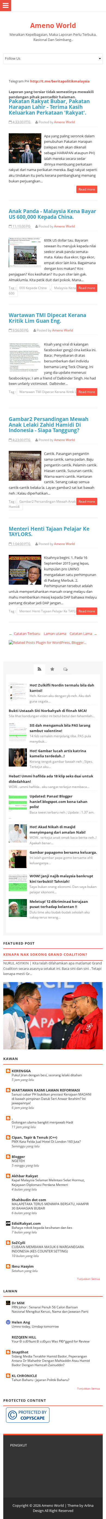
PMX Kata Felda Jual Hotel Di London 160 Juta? (46, 1141)
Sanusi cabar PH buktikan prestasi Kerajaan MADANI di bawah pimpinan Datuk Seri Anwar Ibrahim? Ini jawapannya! (51, 1098)
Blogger (18, 1156)
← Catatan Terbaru (24, 633)
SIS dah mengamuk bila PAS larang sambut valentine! (60, 728)
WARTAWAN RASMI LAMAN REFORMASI (46, 1090)
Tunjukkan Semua (88, 1279)
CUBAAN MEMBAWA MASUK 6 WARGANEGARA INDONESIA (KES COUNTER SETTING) (48, 1249)
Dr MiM (18, 1302)
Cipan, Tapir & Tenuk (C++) (34, 1137)
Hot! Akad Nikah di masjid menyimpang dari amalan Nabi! (58, 829)
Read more (87, 189)
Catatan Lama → (83, 633)
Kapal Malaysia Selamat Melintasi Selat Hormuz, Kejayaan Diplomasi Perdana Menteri (48, 1182)
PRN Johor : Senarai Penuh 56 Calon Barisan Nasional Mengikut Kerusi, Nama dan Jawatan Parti (50, 1309)
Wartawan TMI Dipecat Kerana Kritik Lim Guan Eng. (47, 318)
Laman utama (55, 633)
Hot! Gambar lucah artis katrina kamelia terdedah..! (58, 753)
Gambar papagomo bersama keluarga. (63, 852)
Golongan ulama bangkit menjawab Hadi (42, 1122)
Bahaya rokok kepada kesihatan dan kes (42, 1227)
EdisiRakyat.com (26, 1223)
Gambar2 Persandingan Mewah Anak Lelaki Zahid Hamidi (52, 504)
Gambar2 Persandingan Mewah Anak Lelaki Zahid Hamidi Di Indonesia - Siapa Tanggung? (48, 424)
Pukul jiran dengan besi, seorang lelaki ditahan (47, 1075)
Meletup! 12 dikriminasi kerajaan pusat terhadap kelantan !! (59, 904)
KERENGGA (21, 1070)
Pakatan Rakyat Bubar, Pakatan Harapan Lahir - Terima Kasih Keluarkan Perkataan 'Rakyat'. (49, 107)
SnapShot (20, 1352)
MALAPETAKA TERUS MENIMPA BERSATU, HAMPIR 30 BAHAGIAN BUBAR (50, 1206)
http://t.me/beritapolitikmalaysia (60, 81)
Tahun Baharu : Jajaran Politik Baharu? (40, 1380)
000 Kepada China (33, 288)
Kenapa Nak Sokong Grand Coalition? (45, 954)
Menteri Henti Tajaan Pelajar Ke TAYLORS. (49, 531)
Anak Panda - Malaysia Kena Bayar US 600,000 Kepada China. (52, 214)
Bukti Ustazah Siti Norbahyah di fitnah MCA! (48, 710)
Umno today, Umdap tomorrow (35, 1326)
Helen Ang (21, 1322)
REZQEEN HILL (24, 1337)
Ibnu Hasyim (23, 1266)
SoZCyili (18, 1242)
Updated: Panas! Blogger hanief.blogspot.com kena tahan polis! (59, 801)
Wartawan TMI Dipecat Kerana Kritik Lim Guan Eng (57, 392)
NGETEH (18, 1161)
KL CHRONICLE (24, 1375)
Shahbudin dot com (29, 1199)
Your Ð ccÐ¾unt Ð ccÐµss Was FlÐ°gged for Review (50, 1341)
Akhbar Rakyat (25, 1175)
